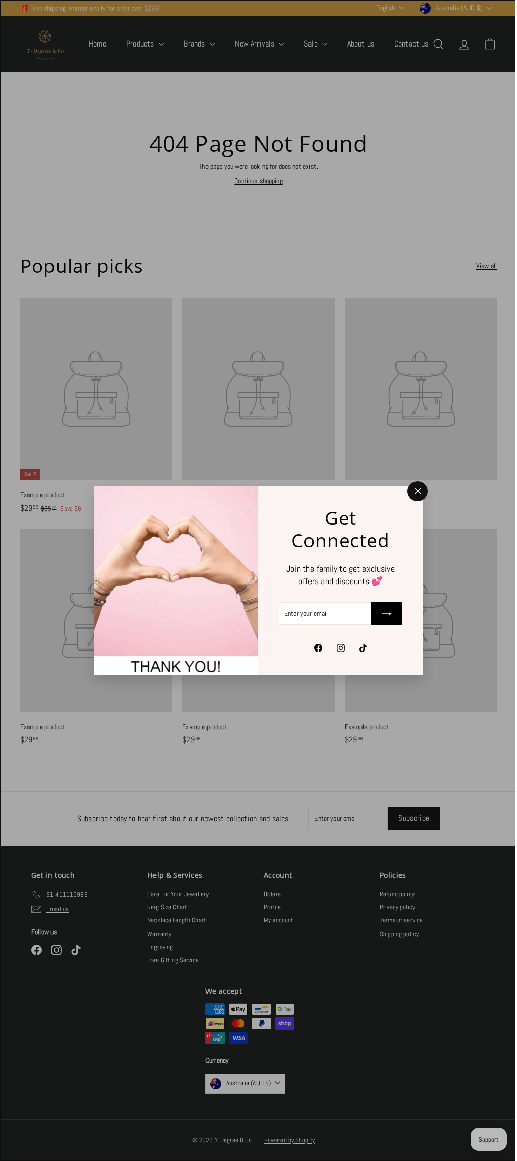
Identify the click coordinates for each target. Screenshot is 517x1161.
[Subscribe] (383, 613)
